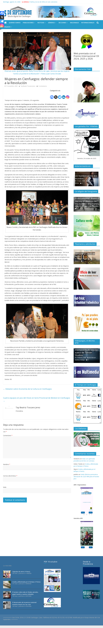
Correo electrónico (10, 476)
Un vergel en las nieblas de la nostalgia (87, 255)
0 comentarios (42, 86)
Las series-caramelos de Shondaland (87, 177)
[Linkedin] (63, 95)
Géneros (51, 23)
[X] (56, 95)
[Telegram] (59, 95)
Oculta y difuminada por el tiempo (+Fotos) (26, 582)
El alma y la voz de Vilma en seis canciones (43, 2)
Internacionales (87, 23)
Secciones (62, 23)
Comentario (7, 435)
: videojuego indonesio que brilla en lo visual (87, 352)
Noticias (41, 23)
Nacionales (74, 23)
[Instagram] (67, 95)
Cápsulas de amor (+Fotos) (21, 572)
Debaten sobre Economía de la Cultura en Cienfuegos (27, 389)
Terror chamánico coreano (84, 202)
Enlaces (7, 27)
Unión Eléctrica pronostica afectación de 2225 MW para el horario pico (86, 476)
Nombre (6, 464)
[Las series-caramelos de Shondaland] (87, 173)
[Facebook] (52, 95)
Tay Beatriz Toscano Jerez (28, 86)
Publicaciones (28, 23)
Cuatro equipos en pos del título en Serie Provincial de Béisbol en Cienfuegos (36, 399)
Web (4, 487)
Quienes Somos (14, 23)
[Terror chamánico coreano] (87, 198)
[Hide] (1, 29)
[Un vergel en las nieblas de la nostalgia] (87, 250)
